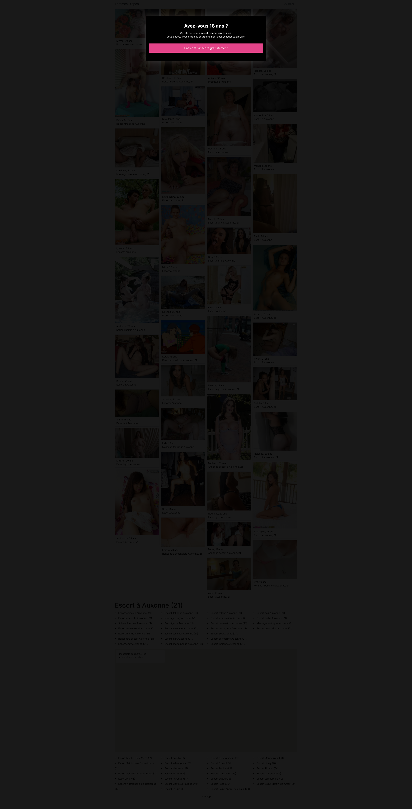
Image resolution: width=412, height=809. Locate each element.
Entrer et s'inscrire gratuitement (206, 48)
